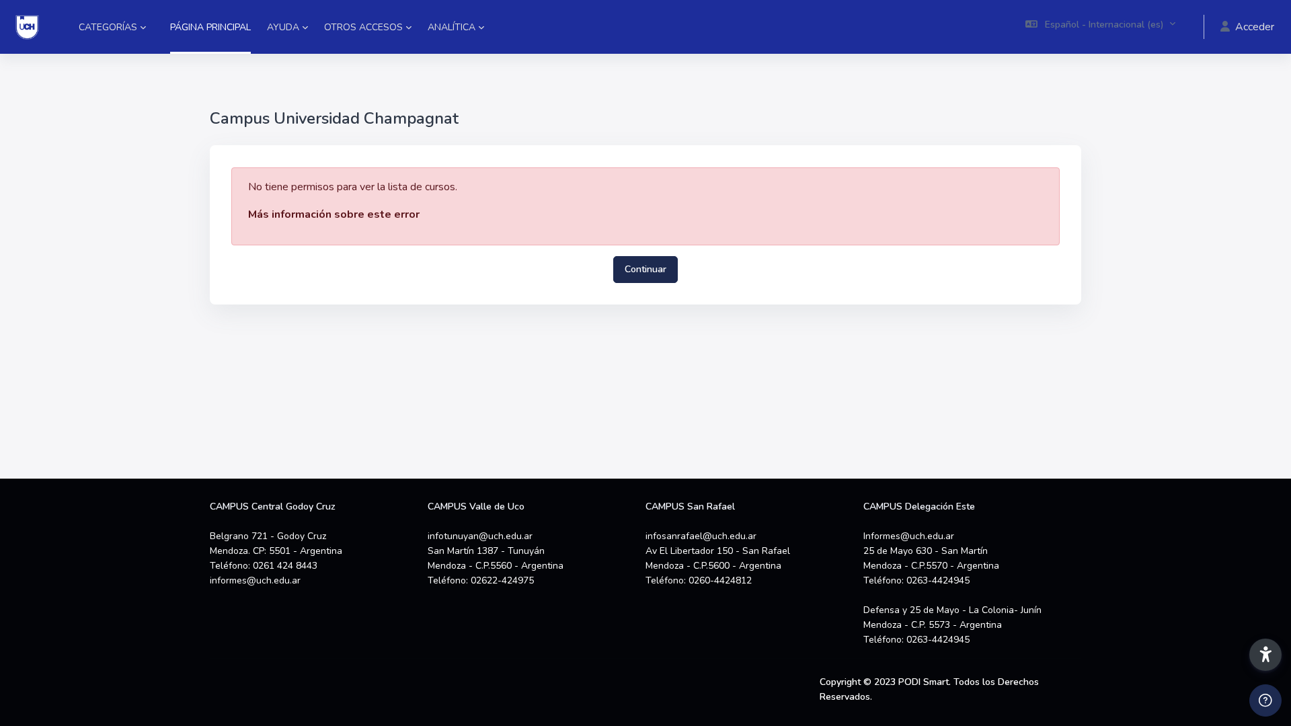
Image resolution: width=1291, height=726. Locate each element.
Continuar (645, 269)
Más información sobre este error (334, 214)
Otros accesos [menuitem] (363, 27)
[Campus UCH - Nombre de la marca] (27, 27)
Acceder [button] (1254, 26)
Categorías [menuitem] (108, 27)
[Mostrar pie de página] (1265, 700)
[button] (1100, 27)
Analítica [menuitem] (451, 27)
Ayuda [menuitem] (283, 27)
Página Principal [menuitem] (210, 27)
